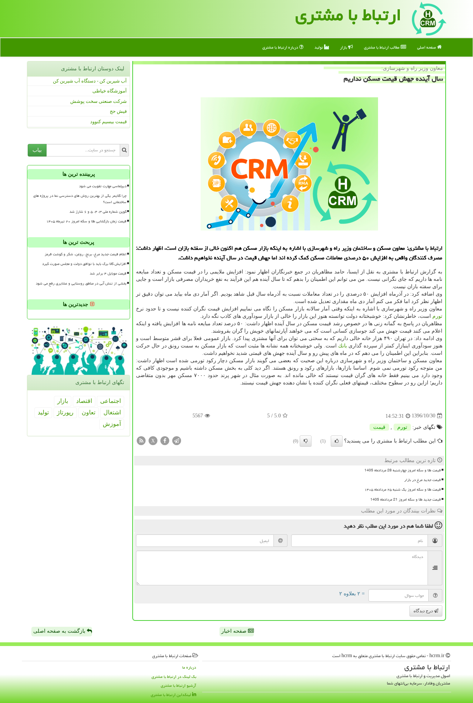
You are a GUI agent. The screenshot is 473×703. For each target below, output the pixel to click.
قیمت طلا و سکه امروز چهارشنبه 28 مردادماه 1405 (402, 470)
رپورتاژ (65, 412)
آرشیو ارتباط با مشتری (178, 685)
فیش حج (118, 111)
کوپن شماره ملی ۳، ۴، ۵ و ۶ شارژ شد (97, 211)
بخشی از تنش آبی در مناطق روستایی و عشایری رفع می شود (81, 283)
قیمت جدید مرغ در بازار (422, 480)
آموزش (112, 424)
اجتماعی (110, 401)
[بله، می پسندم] (337, 441)
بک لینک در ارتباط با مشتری (174, 676)
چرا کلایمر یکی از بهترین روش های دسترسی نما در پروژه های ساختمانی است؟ (79, 199)
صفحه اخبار (234, 631)
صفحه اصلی (427, 47)
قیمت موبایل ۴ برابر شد (108, 273)
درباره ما (189, 667)
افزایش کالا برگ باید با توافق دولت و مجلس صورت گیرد (84, 264)
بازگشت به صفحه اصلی (60, 631)
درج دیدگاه (424, 610)
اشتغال (112, 412)
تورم (437, 316)
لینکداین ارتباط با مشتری (171, 695)
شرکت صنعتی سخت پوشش (98, 101)
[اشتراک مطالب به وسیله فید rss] (141, 440)
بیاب (37, 150)
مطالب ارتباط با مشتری (382, 47)
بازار (344, 47)
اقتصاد (84, 401)
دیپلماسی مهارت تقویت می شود (102, 186)
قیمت (379, 427)
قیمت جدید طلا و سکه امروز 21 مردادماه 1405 (405, 499)
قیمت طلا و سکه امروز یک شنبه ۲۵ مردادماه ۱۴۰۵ (402, 489)
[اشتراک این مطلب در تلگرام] (176, 440)
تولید (319, 47)
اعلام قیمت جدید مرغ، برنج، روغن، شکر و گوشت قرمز (85, 254)
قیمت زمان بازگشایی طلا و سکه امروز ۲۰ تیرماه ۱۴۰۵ (86, 221)
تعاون (88, 412)
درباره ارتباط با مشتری (280, 47)
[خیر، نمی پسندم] (306, 441)
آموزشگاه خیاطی (109, 91)
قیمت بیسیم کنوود (108, 121)
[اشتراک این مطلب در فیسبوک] (165, 440)
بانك (342, 346)
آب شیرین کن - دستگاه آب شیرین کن (90, 81)
